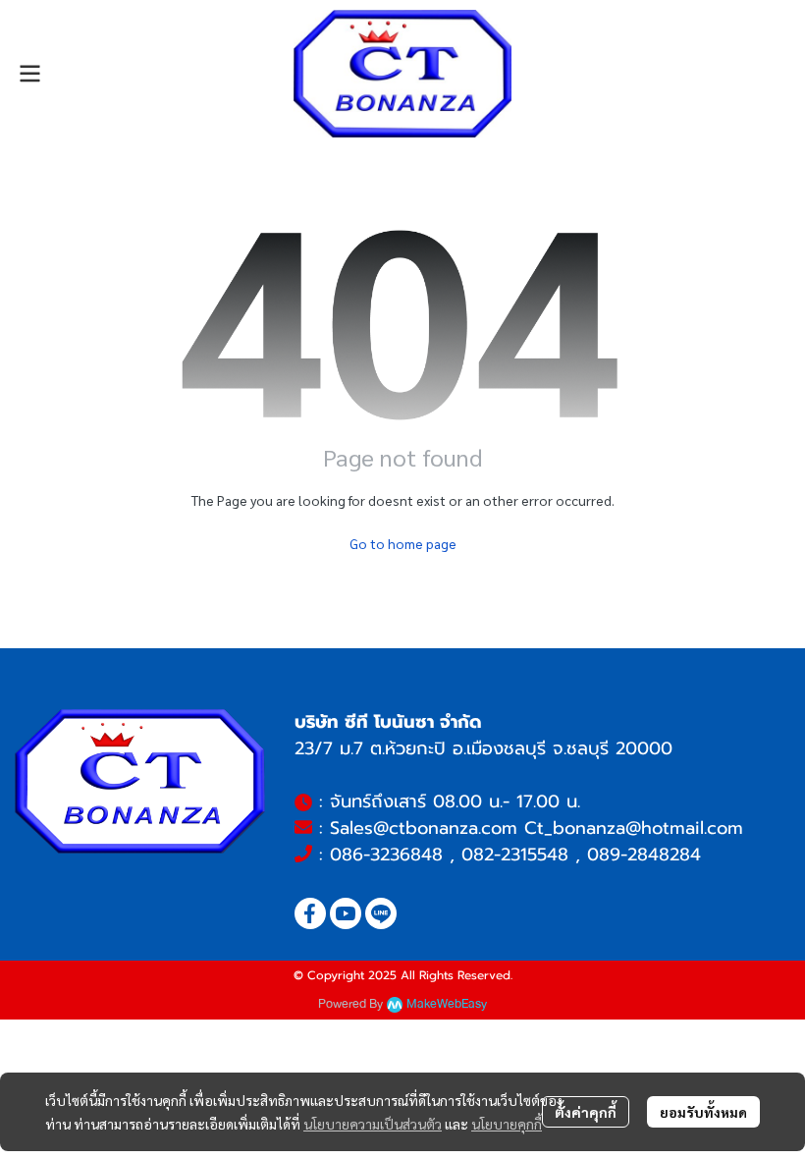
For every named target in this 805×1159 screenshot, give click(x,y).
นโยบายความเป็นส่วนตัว (372, 1123)
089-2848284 (644, 854)
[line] (381, 913)
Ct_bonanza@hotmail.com (633, 828)
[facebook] (310, 913)
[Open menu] (29, 73)
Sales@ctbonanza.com (423, 828)
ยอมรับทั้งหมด (703, 1112)
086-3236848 (386, 854)
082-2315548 (514, 854)
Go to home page (402, 543)
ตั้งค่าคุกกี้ (586, 1112)
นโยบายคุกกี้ (506, 1123)
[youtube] (345, 913)
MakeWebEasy (446, 1004)
